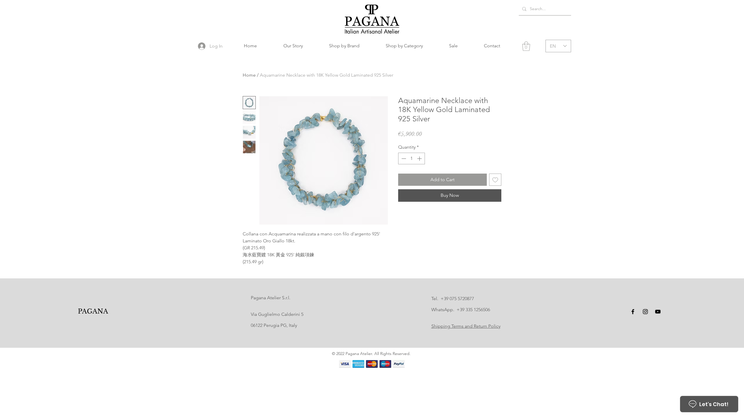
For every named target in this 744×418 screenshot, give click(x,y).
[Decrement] (403, 158)
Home (249, 75)
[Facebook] (632, 311)
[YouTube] (657, 311)
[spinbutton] (411, 158)
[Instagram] (645, 311)
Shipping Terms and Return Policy (465, 326)
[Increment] (420, 158)
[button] (344, 46)
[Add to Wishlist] (495, 180)
